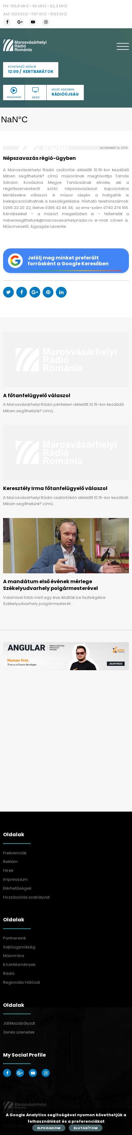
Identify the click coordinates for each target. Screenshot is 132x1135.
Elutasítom (86, 1127)
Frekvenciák (14, 853)
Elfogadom (48, 1127)
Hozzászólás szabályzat (26, 897)
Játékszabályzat (19, 1023)
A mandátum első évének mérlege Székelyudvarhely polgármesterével (50, 585)
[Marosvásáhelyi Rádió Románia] (24, 45)
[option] (66, 656)
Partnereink (14, 938)
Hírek (8, 870)
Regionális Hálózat (21, 982)
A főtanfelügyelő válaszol (36, 395)
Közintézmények (19, 964)
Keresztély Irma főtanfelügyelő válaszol (55, 488)
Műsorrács (13, 955)
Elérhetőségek (17, 888)
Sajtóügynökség (19, 947)
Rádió (9, 973)
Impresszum (15, 879)
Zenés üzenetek (18, 1032)
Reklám (10, 861)
